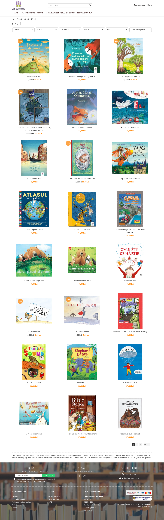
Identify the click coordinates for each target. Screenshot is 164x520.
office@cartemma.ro (130, 478)
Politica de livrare (18, 505)
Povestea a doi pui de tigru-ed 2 (82, 76)
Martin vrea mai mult (82, 281)
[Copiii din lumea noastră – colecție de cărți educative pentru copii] (34, 107)
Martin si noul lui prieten (34, 281)
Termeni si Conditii (18, 499)
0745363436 (130, 474)
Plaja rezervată (34, 332)
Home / (15, 19)
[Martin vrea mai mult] (82, 260)
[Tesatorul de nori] (34, 56)
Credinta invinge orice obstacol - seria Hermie (130, 230)
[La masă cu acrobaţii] (34, 413)
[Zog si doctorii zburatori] (130, 158)
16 (145, 445)
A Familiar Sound (34, 383)
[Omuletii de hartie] (130, 260)
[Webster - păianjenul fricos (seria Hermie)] (130, 311)
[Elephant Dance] (82, 362)
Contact (14, 508)
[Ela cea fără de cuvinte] (130, 107)
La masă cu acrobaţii (34, 434)
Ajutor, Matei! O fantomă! (82, 127)
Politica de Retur (53, 499)
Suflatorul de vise (34, 178)
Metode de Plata (54, 496)
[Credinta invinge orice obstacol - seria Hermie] (130, 209)
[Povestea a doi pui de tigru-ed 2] (82, 56)
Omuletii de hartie (130, 281)
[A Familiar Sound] (34, 362)
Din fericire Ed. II (130, 383)
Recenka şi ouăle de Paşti (130, 434)
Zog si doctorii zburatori (130, 178)
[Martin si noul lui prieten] (34, 260)
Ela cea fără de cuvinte (130, 127)
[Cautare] (90, 5)
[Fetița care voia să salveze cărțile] (82, 158)
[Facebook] (80, 476)
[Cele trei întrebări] (82, 311)
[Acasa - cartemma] (27, 5)
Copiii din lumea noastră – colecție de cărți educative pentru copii (34, 128)
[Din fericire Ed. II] (130, 362)
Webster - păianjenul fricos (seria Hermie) (130, 332)
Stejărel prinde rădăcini (130, 76)
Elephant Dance (82, 383)
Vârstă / (27, 19)
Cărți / (21, 19)
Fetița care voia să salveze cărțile (82, 178)
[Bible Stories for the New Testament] (82, 413)
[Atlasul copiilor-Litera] (34, 209)
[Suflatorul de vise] (34, 158)
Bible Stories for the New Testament (82, 434)
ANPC (50, 502)
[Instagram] (84, 476)
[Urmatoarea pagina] (148, 444)
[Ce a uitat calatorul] (82, 209)
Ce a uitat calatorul (82, 229)
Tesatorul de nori (34, 76)
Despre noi (15, 496)
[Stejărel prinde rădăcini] (130, 56)
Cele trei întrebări (82, 332)
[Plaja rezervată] (34, 311)
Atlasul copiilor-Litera (34, 229)
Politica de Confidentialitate (38, 481)
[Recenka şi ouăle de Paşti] (130, 413)
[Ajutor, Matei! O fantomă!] (82, 107)
